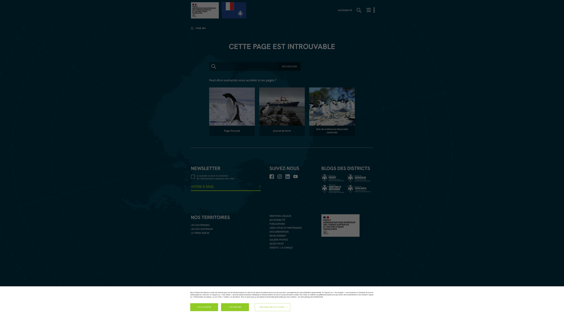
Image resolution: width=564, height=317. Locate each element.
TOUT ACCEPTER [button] (204, 307)
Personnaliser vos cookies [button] (271, 307)
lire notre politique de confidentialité (310, 297)
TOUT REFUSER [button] (235, 307)
